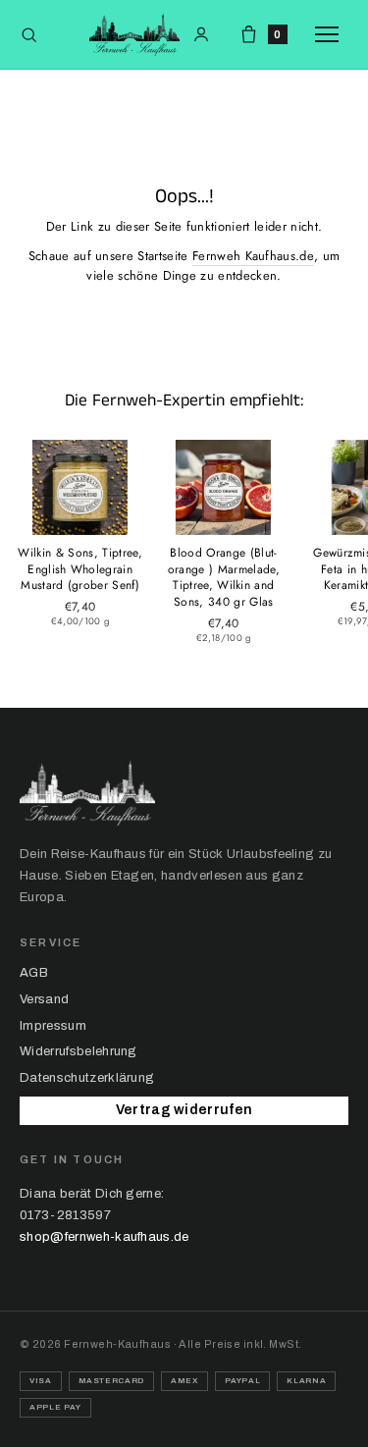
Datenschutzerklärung (87, 1078)
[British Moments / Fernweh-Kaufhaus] (134, 34)
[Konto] (201, 34)
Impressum (53, 1026)
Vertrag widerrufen (184, 1109)
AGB (34, 973)
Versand (44, 999)
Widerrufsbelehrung (78, 1051)
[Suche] (29, 35)
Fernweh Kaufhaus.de (253, 255)
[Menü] (331, 34)
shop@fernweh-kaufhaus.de (104, 1237)
